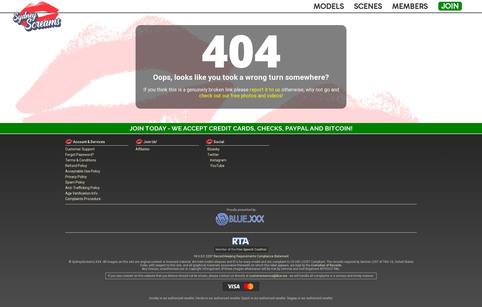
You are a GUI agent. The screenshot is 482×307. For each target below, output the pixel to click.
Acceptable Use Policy (82, 171)
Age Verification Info (81, 193)
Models (329, 6)
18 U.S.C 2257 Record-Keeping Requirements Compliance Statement (241, 256)
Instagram (217, 160)
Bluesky (213, 149)
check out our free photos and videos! (241, 96)
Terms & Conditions (80, 160)
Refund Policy (76, 166)
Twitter (212, 155)
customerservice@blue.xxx (268, 276)
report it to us (265, 90)
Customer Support (80, 149)
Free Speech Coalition (251, 249)
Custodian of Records (326, 265)
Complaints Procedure (83, 199)
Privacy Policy (76, 177)
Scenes (368, 6)
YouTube (216, 166)
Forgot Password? (79, 155)
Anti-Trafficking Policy (82, 188)
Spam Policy (75, 182)
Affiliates (143, 149)
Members (410, 6)
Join (450, 6)
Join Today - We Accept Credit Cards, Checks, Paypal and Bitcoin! (241, 128)
